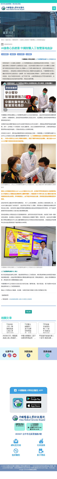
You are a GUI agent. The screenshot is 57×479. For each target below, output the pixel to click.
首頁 (2, 40)
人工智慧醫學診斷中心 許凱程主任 (45, 59)
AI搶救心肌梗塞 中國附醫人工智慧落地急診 (32, 40)
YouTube (14, 355)
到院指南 (28, 355)
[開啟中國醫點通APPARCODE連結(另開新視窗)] (18, 403)
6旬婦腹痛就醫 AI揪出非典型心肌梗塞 (20, 299)
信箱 (47, 355)
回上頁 (28, 311)
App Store (33, 406)
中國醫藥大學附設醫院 (28, 418)
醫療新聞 (15, 40)
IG (9, 355)
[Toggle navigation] (54, 8)
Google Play (33, 399)
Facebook (4, 355)
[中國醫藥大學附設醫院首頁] (12, 8)
